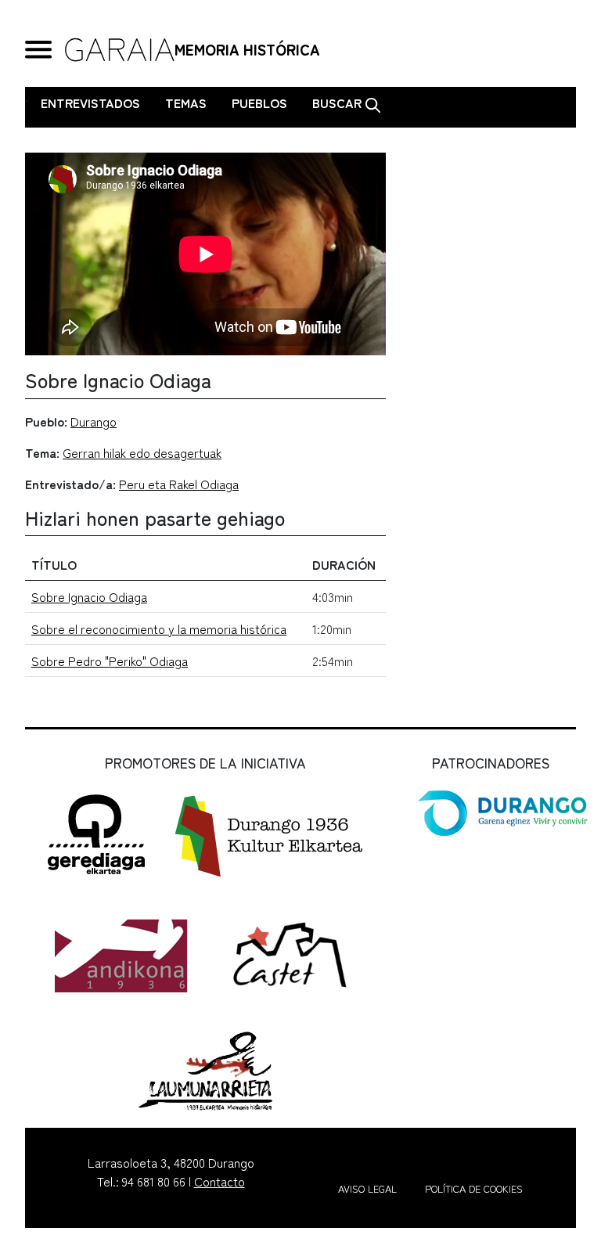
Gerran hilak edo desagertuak (142, 452)
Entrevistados (90, 102)
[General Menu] (38, 49)
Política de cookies (474, 1188)
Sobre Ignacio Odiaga (89, 596)
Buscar (338, 102)
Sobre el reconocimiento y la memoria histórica (158, 628)
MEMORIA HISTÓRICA (247, 49)
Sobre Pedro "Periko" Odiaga (109, 660)
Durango (93, 421)
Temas (186, 102)
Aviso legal (367, 1188)
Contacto (219, 1181)
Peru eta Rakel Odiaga (179, 483)
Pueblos (259, 102)
